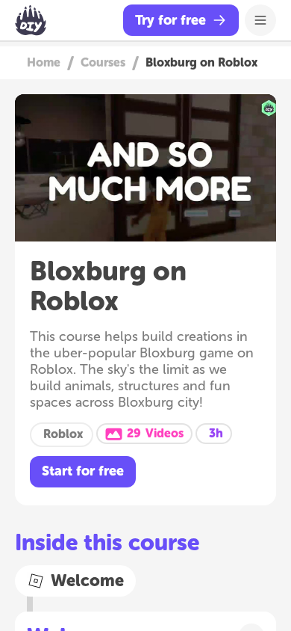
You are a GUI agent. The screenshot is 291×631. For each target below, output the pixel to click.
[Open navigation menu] (260, 20)
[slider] (145, 201)
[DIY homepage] (30, 20)
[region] (145, 167)
